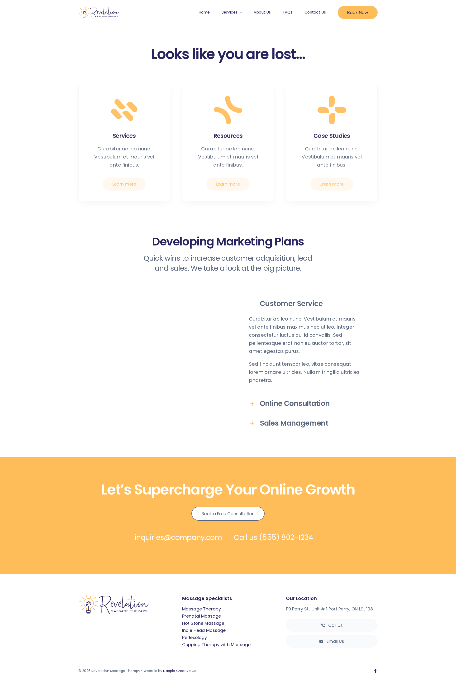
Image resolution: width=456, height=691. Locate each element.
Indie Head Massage (204, 630)
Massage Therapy (201, 609)
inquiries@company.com (178, 537)
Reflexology (194, 637)
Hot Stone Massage (203, 623)
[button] (306, 303)
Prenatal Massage (201, 616)
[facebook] (375, 671)
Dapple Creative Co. (180, 670)
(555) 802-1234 (286, 537)
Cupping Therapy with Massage (216, 645)
